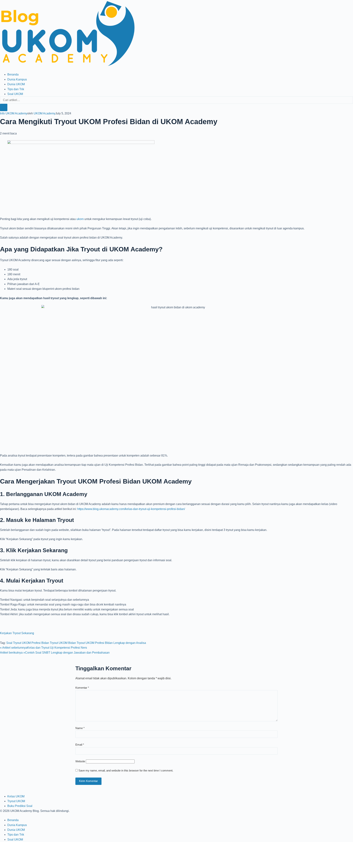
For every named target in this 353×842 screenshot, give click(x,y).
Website (80, 761)
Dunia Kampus (17, 79)
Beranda (13, 74)
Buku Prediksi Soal (19, 805)
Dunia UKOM (16, 84)
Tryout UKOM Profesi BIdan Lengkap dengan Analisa (111, 642)
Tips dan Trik (15, 89)
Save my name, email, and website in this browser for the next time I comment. (126, 770)
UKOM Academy (44, 113)
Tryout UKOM (16, 801)
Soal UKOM (15, 93)
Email (79, 744)
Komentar (82, 687)
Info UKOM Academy (13, 113)
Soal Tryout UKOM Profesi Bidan (27, 642)
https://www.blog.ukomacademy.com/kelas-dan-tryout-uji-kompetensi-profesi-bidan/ (131, 509)
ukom (80, 219)
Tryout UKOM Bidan (63, 642)
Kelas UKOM (15, 796)
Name (80, 728)
